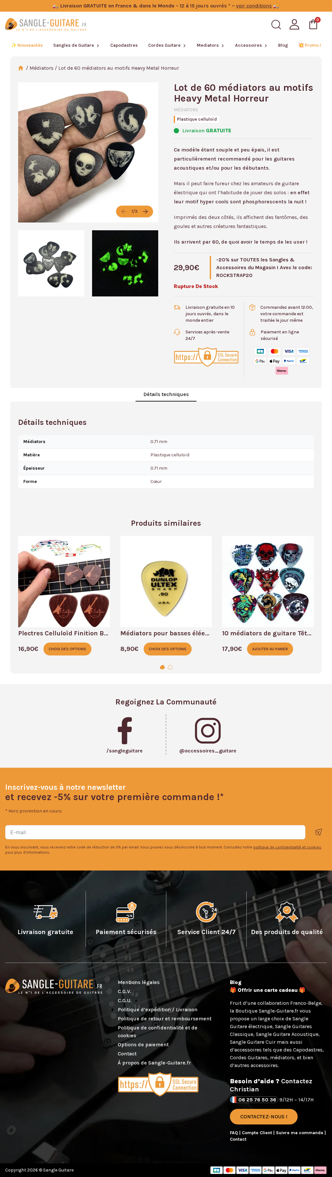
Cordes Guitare (164, 45)
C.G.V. (124, 991)
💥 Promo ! (309, 45)
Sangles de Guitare (73, 45)
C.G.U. (125, 1000)
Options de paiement (143, 1044)
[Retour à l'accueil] (45, 24)
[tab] (162, 667)
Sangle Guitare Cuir (253, 1042)
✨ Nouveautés (27, 45)
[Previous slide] (123, 211)
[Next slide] (145, 211)
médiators (282, 1057)
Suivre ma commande (300, 1132)
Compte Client (257, 1132)
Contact (127, 1054)
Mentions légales (139, 982)
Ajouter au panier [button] (270, 649)
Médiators (41, 68)
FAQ (234, 1132)
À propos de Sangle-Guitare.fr (154, 1063)
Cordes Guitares (248, 1057)
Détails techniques (166, 394)
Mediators (208, 45)
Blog (283, 45)
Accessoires (248, 45)
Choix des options (67, 649)
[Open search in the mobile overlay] (276, 24)
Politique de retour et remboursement (164, 1018)
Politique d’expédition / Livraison (157, 1009)
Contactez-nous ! (263, 1116)
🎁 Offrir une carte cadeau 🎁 (267, 990)
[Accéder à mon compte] (294, 24)
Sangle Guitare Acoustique (287, 1034)
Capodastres (124, 45)
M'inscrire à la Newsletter (319, 832)
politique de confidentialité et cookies (287, 847)
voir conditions (254, 6)
